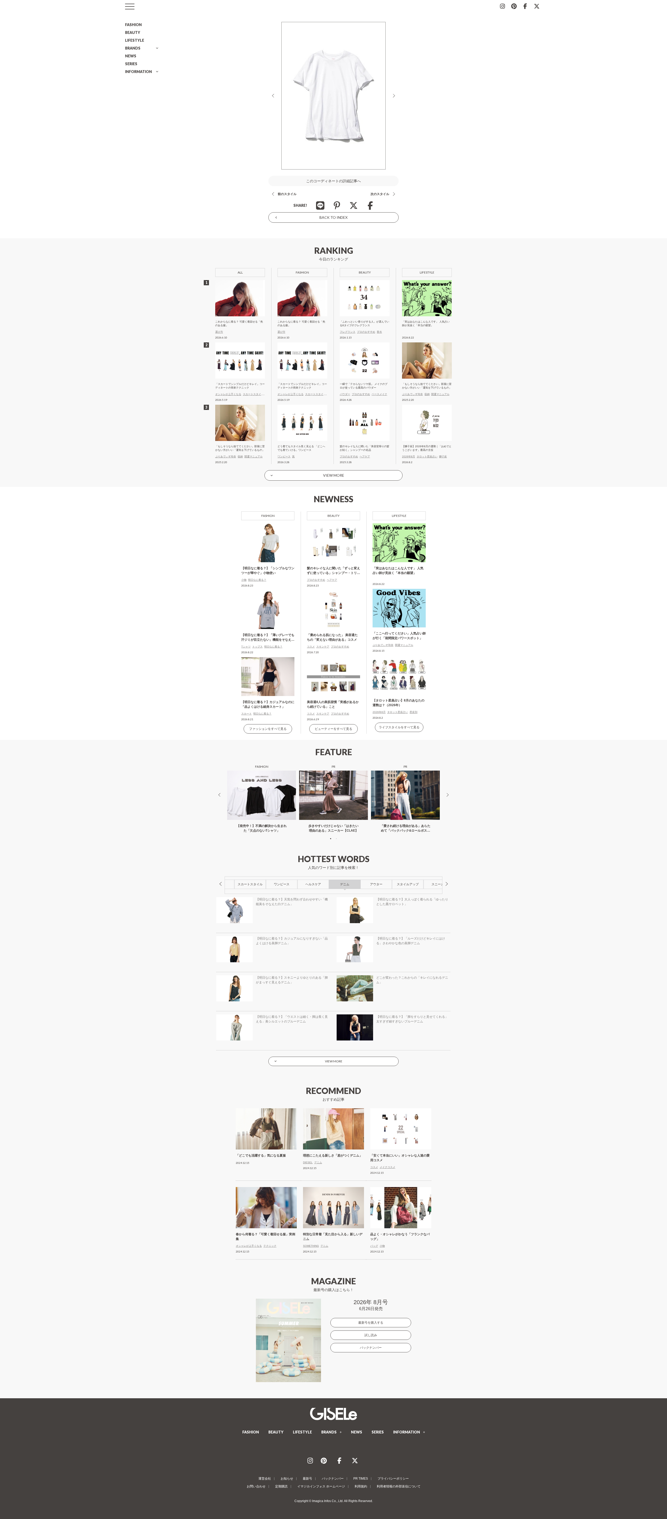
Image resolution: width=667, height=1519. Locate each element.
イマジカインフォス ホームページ (321, 1486)
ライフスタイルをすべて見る (399, 727)
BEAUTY (132, 32)
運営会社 (264, 1478)
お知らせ (287, 1478)
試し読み (371, 1335)
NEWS (130, 56)
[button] (330, 838)
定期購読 (281, 1486)
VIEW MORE (333, 475)
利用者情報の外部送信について (399, 1486)
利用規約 (361, 1486)
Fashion (268, 516)
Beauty (333, 516)
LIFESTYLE (134, 40)
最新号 (307, 1478)
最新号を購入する (370, 1322)
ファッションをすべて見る (268, 729)
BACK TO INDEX (333, 217)
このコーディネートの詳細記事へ (333, 181)
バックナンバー (371, 1347)
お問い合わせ (256, 1486)
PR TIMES (360, 1478)
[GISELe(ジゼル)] (333, 1414)
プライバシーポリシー (393, 1478)
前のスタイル (287, 194)
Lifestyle (399, 516)
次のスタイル (379, 194)
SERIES (131, 64)
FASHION (133, 24)
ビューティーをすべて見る (333, 729)
